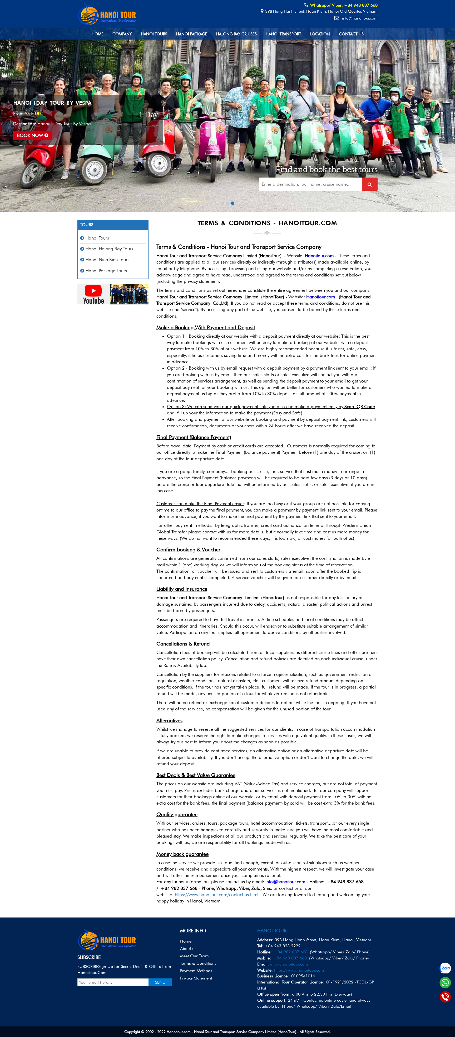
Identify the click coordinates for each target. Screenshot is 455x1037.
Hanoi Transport (283, 34)
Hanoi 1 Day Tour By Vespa (52, 103)
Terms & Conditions (198, 963)
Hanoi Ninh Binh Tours (107, 259)
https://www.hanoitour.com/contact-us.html (216, 894)
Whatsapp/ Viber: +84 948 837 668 (344, 5)
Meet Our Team (194, 955)
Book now (30, 135)
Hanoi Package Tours (106, 270)
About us (188, 948)
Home (97, 34)
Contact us (351, 34)
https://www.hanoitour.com (299, 970)
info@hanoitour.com (359, 18)
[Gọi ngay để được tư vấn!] (445, 997)
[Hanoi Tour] (107, 13)
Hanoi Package (191, 34)
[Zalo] (445, 968)
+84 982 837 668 (291, 951)
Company (122, 34)
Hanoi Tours (154, 34)
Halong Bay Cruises (236, 34)
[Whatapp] (445, 982)
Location (320, 34)
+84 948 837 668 (290, 957)
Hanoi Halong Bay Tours (109, 248)
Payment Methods (196, 970)
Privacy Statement (196, 978)
